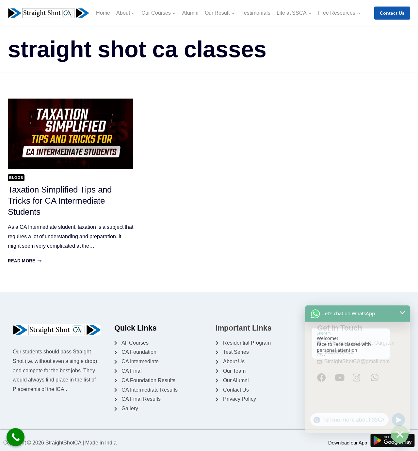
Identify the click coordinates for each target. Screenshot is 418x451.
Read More (25, 260)
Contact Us (392, 13)
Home (103, 13)
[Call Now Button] (15, 437)
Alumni (190, 13)
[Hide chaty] (400, 434)
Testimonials (255, 13)
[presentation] (70, 134)
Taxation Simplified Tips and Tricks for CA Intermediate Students (60, 201)
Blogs (16, 177)
